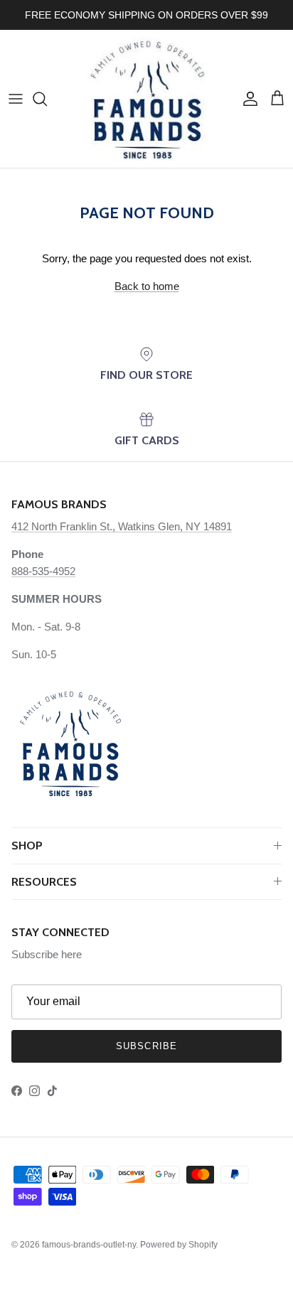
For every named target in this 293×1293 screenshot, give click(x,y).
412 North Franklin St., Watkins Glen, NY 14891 (121, 526)
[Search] (47, 98)
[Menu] (15, 98)
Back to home (146, 286)
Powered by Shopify (179, 1245)
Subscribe (146, 1046)
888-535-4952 (43, 571)
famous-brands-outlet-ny (89, 1245)
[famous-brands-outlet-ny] (147, 99)
